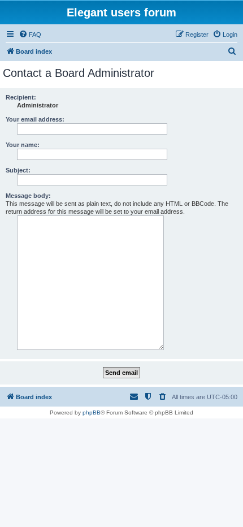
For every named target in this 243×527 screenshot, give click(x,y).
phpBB (92, 412)
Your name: (23, 144)
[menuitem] (30, 34)
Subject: (18, 170)
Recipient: (21, 97)
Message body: (28, 195)
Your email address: (35, 119)
